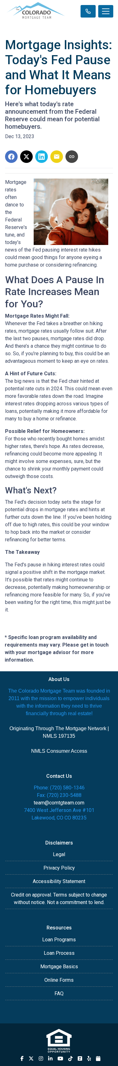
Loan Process (59, 953)
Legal (59, 854)
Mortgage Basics (59, 967)
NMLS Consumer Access (59, 751)
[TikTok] (70, 1058)
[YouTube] (60, 1058)
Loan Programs (59, 940)
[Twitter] (31, 1058)
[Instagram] (41, 1058)
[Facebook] (22, 1058)
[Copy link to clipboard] (71, 156)
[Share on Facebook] (11, 156)
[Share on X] (26, 156)
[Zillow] (80, 1058)
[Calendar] (98, 1058)
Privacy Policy (59, 868)
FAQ (59, 993)
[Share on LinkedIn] (41, 156)
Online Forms (59, 980)
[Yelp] (89, 1058)
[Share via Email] (56, 156)
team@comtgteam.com (59, 803)
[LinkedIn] (50, 1058)
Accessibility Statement (59, 881)
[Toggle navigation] (105, 11)
